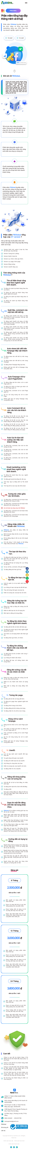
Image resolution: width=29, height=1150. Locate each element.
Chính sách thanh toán (14, 1144)
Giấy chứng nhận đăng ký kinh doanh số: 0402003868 (15, 1101)
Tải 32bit (21, 38)
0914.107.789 (17, 1118)
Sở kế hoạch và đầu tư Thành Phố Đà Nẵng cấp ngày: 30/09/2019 (14, 1105)
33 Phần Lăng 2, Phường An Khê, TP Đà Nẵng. (15, 1114)
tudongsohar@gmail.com (11, 1121)
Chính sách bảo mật (8, 1140)
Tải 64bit (10, 38)
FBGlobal (13, 10)
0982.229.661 (8, 1118)
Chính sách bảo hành (19, 1140)
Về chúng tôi (4, 1127)
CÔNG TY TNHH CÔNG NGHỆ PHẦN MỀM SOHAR (14, 1097)
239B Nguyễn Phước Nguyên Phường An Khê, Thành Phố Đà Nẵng (15, 1110)
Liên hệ (3, 1130)
